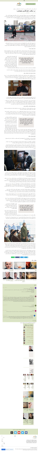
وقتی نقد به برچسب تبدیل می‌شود (28, 377)
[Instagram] (12, 432)
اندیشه (2, 440)
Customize (11, 449)
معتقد (18, 15)
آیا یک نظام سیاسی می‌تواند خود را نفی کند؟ (28, 386)
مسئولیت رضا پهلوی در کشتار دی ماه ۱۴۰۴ (30, 340)
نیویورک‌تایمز (9, 178)
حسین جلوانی (32, 287)
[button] (24, 0)
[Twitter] (22, 432)
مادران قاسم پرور (9, 119)
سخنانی (27, 76)
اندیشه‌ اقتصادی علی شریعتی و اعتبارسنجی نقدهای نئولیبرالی (24, 378)
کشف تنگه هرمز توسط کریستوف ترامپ (19, 269)
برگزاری (17, 111)
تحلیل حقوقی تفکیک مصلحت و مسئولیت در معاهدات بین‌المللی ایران (8, 280)
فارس (15, 101)
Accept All (3, 449)
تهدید (29, 173)
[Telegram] (15, 432)
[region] (19, 449)
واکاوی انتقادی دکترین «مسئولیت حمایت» (24, 386)
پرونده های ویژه (4, 443)
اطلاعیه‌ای (24, 244)
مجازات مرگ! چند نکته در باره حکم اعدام (31, 279)
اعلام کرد (17, 193)
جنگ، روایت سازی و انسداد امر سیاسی (32, 386)
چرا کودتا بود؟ (31, 338)
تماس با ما (2, 446)
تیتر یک (3, 437)
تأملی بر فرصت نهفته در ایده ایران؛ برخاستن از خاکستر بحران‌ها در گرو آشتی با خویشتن (19, 280)
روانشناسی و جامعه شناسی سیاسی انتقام (32, 378)
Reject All (7, 449)
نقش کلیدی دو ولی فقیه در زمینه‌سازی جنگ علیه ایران (29, 336)
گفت (34, 147)
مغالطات (2, 441)
